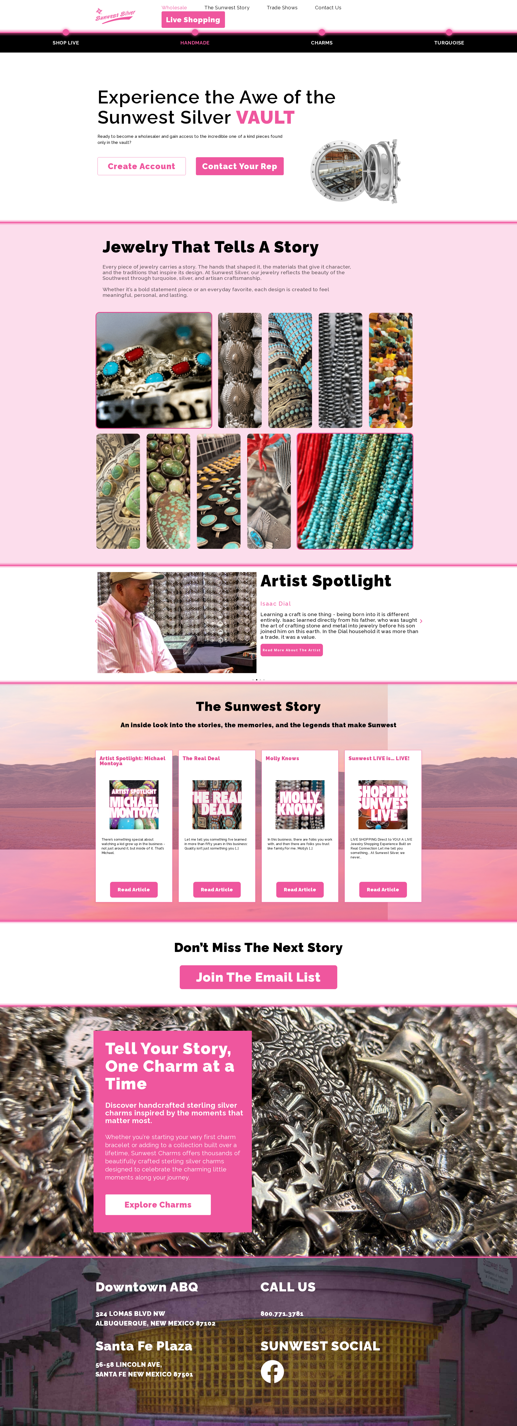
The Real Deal (201, 758)
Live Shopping (193, 19)
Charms (322, 43)
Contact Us (328, 8)
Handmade (195, 43)
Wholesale (174, 8)
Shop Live (66, 43)
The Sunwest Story (226, 8)
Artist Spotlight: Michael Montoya (132, 760)
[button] (96, 621)
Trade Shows (282, 8)
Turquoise (449, 43)
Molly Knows (282, 758)
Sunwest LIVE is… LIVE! (379, 758)
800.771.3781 (282, 1313)
